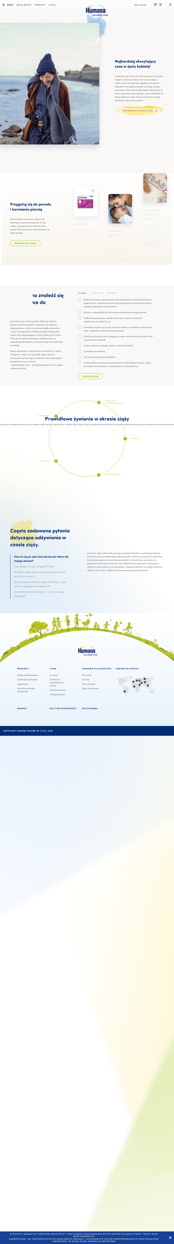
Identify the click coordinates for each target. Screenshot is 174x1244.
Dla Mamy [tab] (82, 293)
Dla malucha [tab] (96, 293)
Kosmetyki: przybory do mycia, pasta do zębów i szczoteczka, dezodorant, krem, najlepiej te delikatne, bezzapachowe (118, 329)
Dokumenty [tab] (112, 293)
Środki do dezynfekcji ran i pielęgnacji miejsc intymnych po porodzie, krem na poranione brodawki (118, 338)
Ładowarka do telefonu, (95, 351)
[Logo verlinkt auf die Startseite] (96, 20)
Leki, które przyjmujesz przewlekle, (100, 357)
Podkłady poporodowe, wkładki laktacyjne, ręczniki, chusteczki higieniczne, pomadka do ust (113, 320)
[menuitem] (23, 5)
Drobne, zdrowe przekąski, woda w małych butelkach (108, 345)
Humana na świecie (127, 669)
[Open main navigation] (4, 5)
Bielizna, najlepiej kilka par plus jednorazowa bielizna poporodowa (115, 312)
